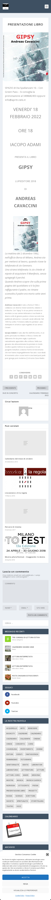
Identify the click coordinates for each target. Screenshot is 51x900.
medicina (36, 775)
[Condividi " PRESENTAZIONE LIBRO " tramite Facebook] (11, 376)
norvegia (10, 785)
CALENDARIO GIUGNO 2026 (23, 647)
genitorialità (12, 765)
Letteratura (27, 770)
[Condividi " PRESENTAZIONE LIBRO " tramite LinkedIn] (30, 376)
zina (30, 408)
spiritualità (22, 801)
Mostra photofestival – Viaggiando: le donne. (25, 557)
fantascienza (32, 754)
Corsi (30, 744)
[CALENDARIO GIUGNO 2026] (8, 649)
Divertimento (26, 749)
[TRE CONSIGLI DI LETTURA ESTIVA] (8, 639)
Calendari (22, 733)
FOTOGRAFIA (26, 759)
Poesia (35, 785)
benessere (32, 728)
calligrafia (25, 739)
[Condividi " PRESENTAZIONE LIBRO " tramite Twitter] (16, 376)
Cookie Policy (19, 896)
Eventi (14, 678)
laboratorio (12, 770)
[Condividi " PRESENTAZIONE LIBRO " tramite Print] (39, 376)
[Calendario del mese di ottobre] (25, 443)
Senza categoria (17, 640)
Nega (25, 884)
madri (25, 775)
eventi (19, 754)
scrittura (30, 796)
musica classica (34, 780)
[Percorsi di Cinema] (25, 511)
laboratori (15, 659)
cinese (9, 744)
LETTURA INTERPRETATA (22, 656)
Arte (22, 728)
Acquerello (11, 728)
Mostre (9, 780)
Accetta (25, 877)
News (14, 649)
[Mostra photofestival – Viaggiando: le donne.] (25, 543)
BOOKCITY (10, 733)
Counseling (11, 749)
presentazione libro (15, 791)
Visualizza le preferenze (25, 890)
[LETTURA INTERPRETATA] (8, 658)
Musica (20, 780)
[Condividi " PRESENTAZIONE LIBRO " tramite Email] (35, 376)
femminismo (11, 759)
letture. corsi (13, 775)
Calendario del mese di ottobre (19, 459)
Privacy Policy (30, 896)
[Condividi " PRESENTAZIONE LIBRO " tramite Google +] (20, 376)
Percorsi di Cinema (13, 527)
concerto (20, 744)
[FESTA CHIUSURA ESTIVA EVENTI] (8, 677)
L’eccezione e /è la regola (16, 493)
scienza (19, 796)
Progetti (33, 791)
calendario (36, 733)
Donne (40, 749)
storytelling (37, 801)
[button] (47, 854)
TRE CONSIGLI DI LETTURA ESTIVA (26, 637)
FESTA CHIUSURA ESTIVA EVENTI (25, 676)
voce (19, 806)
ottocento (23, 785)
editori (9, 754)
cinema (37, 739)
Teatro (9, 806)
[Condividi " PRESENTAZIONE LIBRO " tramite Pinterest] (25, 376)
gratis (25, 765)
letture (40, 770)
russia (9, 796)
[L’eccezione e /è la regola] (25, 477)
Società (9, 801)
